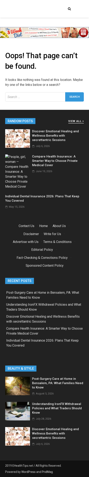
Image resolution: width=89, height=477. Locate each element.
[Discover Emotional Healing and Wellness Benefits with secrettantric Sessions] (17, 147)
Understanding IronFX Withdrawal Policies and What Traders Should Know (57, 408)
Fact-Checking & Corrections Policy (42, 258)
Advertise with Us (25, 242)
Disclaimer (31, 234)
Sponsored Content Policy (45, 265)
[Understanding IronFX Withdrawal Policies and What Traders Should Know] (17, 419)
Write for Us (52, 234)
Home (43, 226)
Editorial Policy (42, 250)
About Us (59, 226)
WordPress (28, 471)
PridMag (47, 471)
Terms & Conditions (57, 242)
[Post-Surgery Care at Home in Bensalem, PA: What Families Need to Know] (17, 394)
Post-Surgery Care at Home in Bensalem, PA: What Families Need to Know (57, 383)
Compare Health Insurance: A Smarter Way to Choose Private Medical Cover (55, 161)
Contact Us (26, 226)
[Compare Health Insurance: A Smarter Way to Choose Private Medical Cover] (17, 186)
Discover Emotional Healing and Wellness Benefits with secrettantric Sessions (55, 135)
